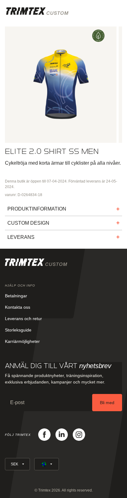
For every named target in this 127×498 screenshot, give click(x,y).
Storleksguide (18, 329)
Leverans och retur (23, 318)
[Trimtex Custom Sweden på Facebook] (44, 434)
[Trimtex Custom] (37, 11)
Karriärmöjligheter (22, 341)
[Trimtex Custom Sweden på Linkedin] (61, 434)
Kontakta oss (17, 307)
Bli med (107, 402)
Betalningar (16, 295)
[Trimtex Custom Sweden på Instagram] (79, 434)
